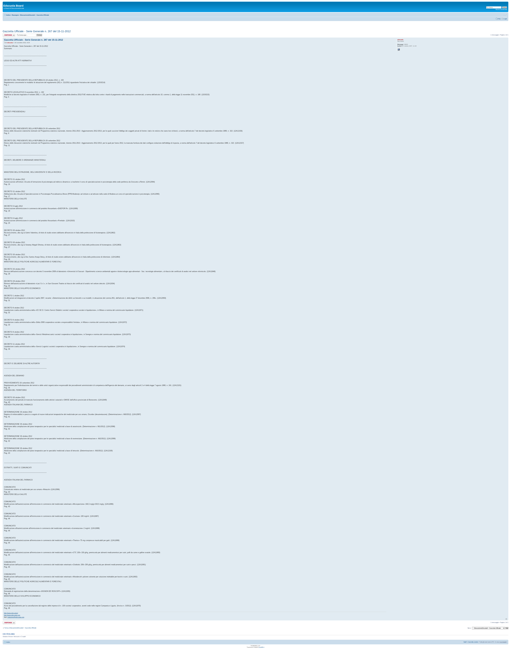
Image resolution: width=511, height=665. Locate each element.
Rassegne (15, 15)
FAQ (499, 19)
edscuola (10, 42)
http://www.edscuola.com (12, 615)
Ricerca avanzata (501, 9)
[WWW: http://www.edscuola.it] (398, 49)
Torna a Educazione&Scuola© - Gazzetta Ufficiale (20, 628)
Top (506, 619)
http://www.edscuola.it (11, 613)
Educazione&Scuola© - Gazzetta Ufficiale (34, 15)
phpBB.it (261, 647)
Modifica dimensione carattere (505, 14)
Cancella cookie (473, 642)
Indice (8, 15)
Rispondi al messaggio (6, 35)
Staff (464, 642)
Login (505, 19)
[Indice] (4, 3)
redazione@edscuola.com (15, 617)
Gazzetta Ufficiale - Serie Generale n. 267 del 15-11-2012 (37, 31)
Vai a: (469, 628)
